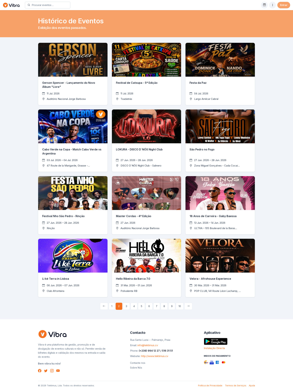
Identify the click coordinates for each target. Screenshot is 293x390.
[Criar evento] (264, 5)
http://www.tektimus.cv (154, 356)
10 (180, 306)
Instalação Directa (214, 348)
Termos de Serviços (235, 385)
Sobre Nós (136, 367)
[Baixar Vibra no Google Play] (216, 341)
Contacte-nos (137, 362)
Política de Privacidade (210, 385)
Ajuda (252, 385)
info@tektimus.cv (148, 345)
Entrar (283, 5)
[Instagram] (52, 370)
